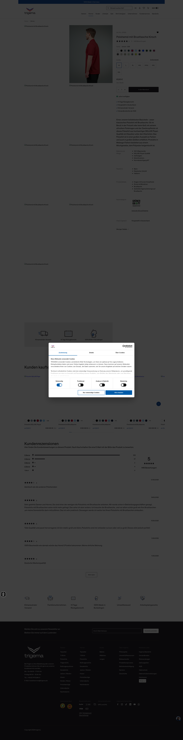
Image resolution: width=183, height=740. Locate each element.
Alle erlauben (118, 392)
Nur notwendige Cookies (91, 392)
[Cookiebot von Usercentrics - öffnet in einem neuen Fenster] (124, 346)
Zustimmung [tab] (63, 353)
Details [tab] (91, 353)
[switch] (80, 384)
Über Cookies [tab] (120, 353)
